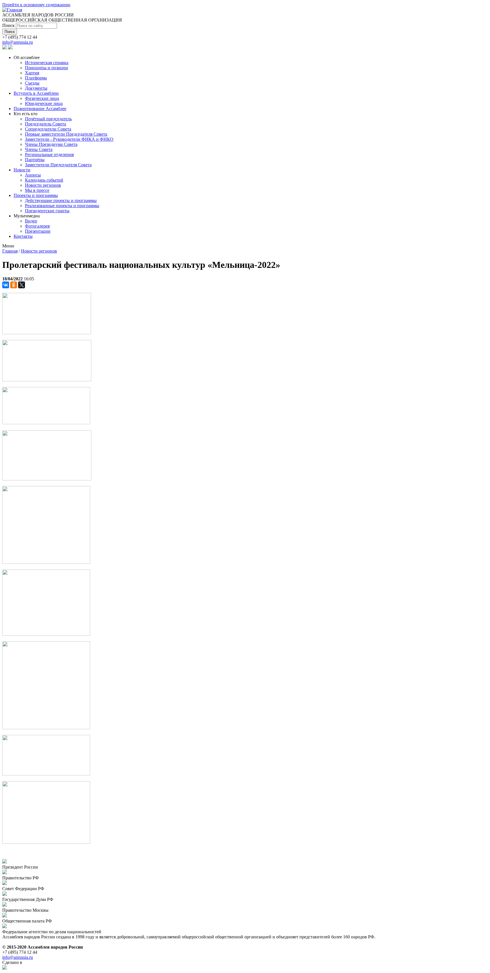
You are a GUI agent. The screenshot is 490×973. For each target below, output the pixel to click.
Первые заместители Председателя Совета (66, 134)
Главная (10, 251)
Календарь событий (44, 180)
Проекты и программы (36, 195)
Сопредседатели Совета (48, 129)
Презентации (37, 231)
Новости (22, 169)
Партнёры (35, 159)
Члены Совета (38, 149)
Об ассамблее (27, 57)
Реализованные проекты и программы (62, 205)
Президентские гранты (47, 210)
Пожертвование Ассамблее (40, 108)
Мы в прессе (37, 190)
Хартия (32, 72)
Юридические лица (44, 103)
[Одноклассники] (13, 284)
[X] (21, 284)
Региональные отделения (49, 154)
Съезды (32, 83)
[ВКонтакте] (5, 284)
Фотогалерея (37, 226)
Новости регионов (43, 185)
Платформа (36, 77)
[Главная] (12, 9)
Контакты (23, 236)
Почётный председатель (48, 118)
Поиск (9, 25)
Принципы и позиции (46, 67)
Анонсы (33, 175)
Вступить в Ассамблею (36, 93)
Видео (31, 220)
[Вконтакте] (4, 47)
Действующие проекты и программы (61, 200)
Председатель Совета (45, 123)
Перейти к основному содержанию (36, 4)
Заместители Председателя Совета (58, 164)
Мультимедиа (27, 215)
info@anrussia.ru (17, 42)
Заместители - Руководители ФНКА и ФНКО (69, 139)
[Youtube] (10, 47)
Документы (36, 88)
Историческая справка (46, 62)
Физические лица (42, 98)
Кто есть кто (25, 113)
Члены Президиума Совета (51, 144)
